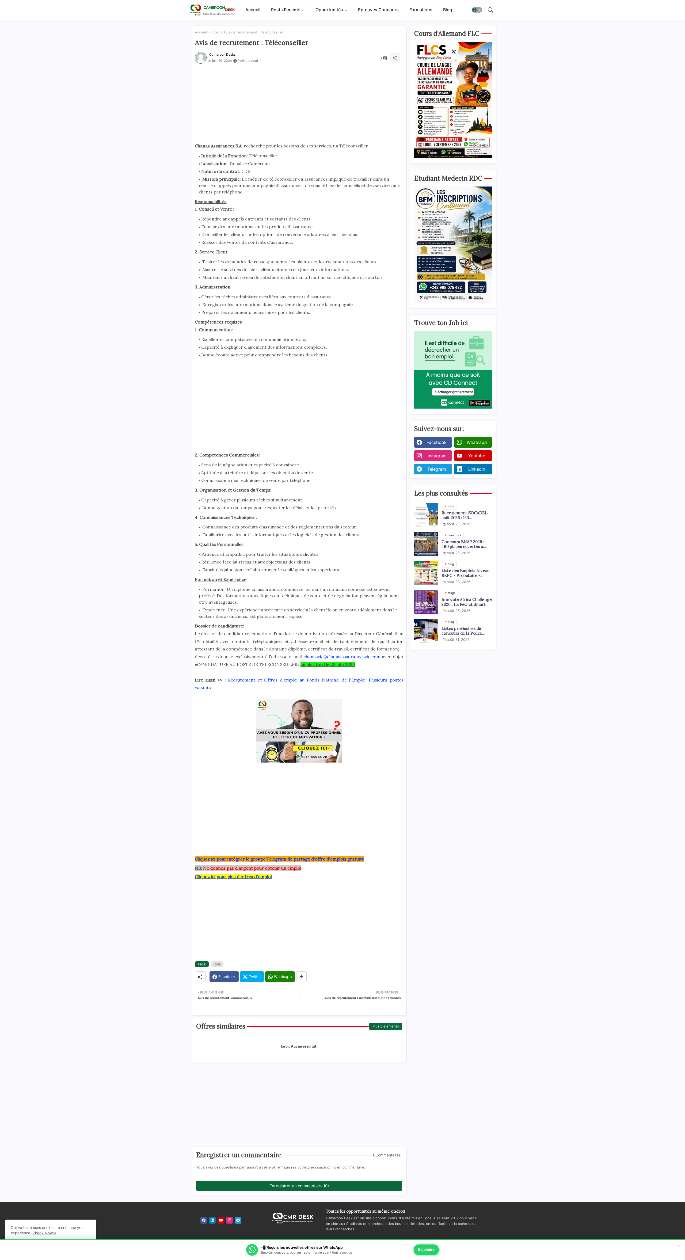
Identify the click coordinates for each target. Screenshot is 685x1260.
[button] (477, 10)
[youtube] (221, 1220)
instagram (437, 455)
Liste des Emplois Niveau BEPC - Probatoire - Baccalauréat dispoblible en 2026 (465, 573)
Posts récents (285, 10)
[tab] (253, 10)
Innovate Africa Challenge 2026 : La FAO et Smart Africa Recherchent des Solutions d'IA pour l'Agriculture (467, 602)
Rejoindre (426, 1249)
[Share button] (301, 976)
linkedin (476, 469)
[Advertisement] (299, 104)
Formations (420, 10)
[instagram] (229, 1220)
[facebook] (203, 1220)
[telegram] (238, 1220)
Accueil (252, 10)
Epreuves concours (378, 10)
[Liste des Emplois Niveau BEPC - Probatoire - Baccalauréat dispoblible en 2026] (426, 573)
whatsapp (477, 442)
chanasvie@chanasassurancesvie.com (341, 656)
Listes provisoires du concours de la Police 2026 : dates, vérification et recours (465, 631)
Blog (447, 10)
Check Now (42, 1233)
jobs (215, 32)
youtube (476, 455)
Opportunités (329, 10)
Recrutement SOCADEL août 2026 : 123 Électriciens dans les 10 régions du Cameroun (465, 515)
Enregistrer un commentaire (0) (299, 1185)
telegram (436, 469)
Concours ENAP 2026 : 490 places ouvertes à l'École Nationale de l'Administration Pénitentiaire (463, 544)
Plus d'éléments (385, 1026)
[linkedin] (212, 1220)
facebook (437, 442)
